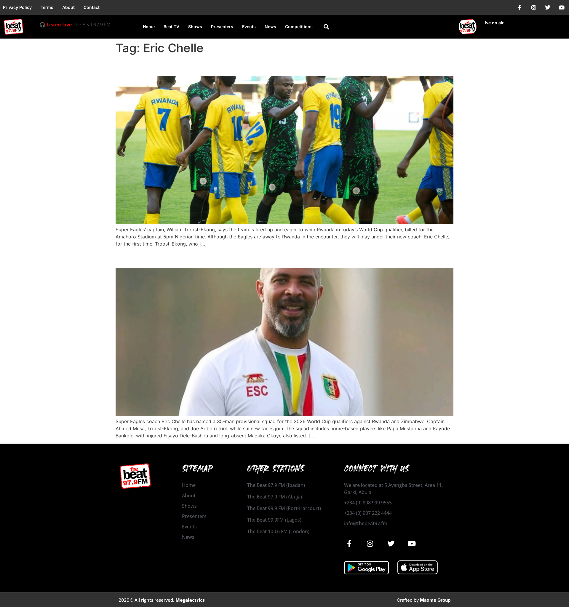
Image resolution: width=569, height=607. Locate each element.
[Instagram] (533, 7)
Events (249, 26)
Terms (47, 7)
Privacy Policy (17, 7)
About (68, 7)
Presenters (222, 26)
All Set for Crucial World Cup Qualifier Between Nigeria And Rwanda (267, 65)
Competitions (299, 26)
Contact (92, 7)
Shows (195, 26)
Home (149, 26)
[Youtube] (561, 7)
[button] (326, 27)
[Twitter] (547, 7)
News (270, 26)
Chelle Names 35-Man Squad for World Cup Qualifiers (237, 257)
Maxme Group (435, 600)
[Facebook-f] (519, 7)
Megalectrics (190, 600)
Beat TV (171, 26)
